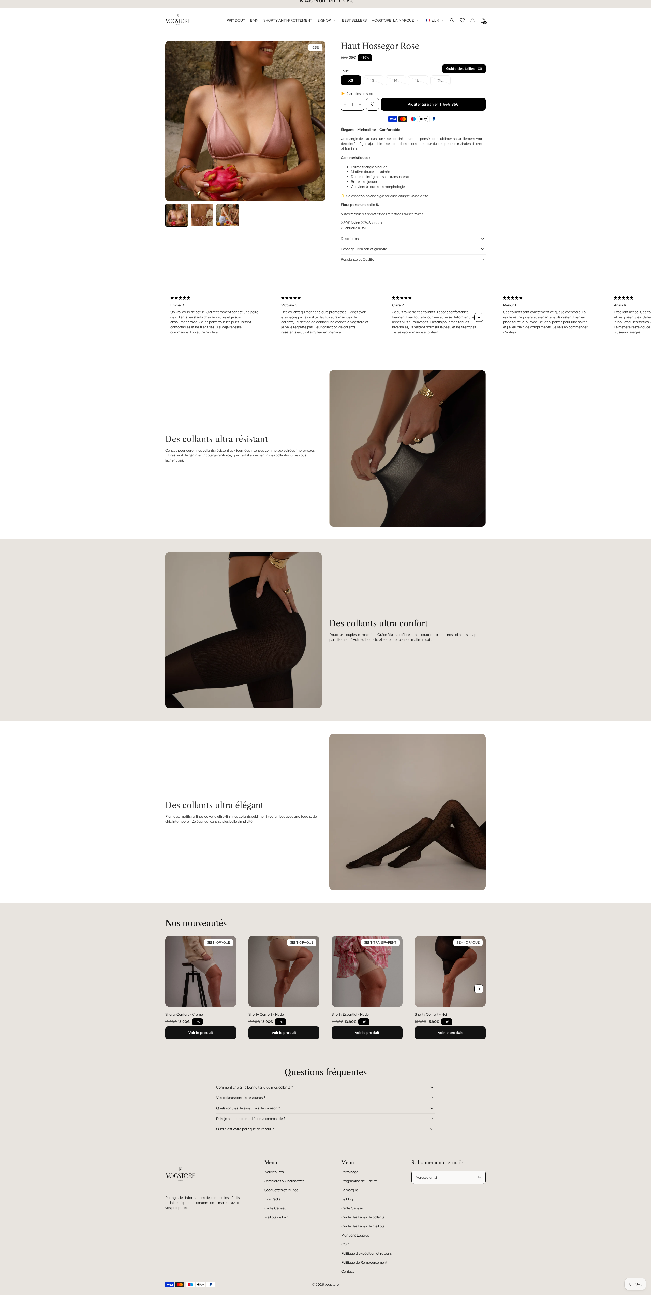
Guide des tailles (460, 68)
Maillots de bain (276, 1217)
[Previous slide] (172, 317)
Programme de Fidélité (359, 1181)
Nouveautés (274, 1172)
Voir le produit (200, 1032)
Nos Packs (272, 1199)
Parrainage (349, 1172)
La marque (349, 1190)
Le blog (347, 1199)
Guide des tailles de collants (362, 1217)
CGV (345, 1244)
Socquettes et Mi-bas (281, 1190)
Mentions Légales (355, 1235)
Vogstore (332, 1284)
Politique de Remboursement (364, 1262)
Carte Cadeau (275, 1208)
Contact (347, 1271)
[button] (176, 215)
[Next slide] (478, 317)
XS (350, 80)
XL (440, 80)
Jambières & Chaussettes (284, 1181)
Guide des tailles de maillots (362, 1226)
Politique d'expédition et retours (366, 1253)
